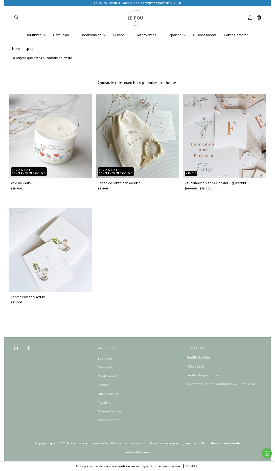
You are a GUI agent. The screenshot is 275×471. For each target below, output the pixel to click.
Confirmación (91, 35)
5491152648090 (198, 358)
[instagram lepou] (16, 348)
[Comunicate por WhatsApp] (267, 453)
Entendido (191, 466)
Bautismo (34, 35)
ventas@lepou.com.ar (203, 375)
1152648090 (195, 366)
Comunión (61, 35)
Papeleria (175, 35)
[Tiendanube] (137, 452)
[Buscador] (16, 18)
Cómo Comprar (236, 35)
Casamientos (146, 35)
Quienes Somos (205, 35)
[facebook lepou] (28, 348)
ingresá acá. (188, 443)
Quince (119, 35)
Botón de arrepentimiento (220, 443)
